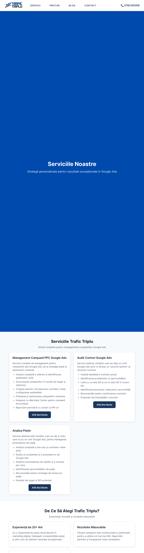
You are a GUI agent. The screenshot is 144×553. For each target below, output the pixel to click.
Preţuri (55, 5)
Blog (72, 5)
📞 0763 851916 (130, 5)
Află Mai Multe (40, 414)
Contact (90, 5)
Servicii (35, 5)
